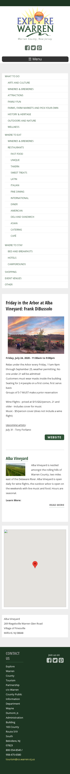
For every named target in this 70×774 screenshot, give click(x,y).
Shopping (11, 272)
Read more (56, 505)
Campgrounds (17, 264)
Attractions (15, 95)
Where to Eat (13, 134)
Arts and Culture (19, 82)
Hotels (12, 257)
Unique (15, 160)
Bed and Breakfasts (20, 251)
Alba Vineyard (17, 458)
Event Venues (13, 278)
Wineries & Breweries (21, 89)
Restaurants (16, 147)
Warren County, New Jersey (35, 39)
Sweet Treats (19, 172)
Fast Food (17, 153)
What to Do (12, 76)
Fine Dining (17, 191)
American (17, 210)
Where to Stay (14, 245)
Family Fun (14, 101)
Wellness (13, 127)
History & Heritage (19, 114)
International (20, 198)
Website (54, 437)
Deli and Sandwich (22, 217)
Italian (15, 185)
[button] (35, 565)
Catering (16, 229)
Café (13, 236)
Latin (14, 179)
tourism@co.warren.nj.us (20, 759)
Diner (14, 204)
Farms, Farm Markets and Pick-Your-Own (33, 108)
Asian (14, 223)
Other (8, 284)
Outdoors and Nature (22, 120)
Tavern (15, 166)
